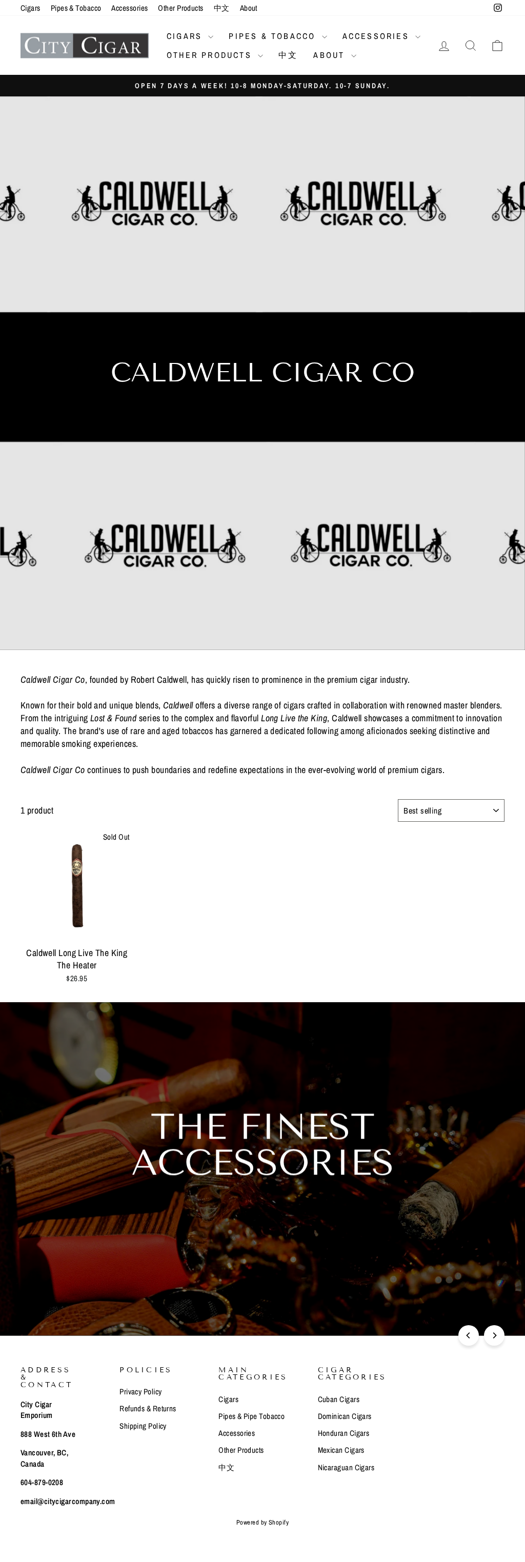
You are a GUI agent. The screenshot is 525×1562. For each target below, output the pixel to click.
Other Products (180, 8)
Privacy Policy (140, 1391)
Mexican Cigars (341, 1450)
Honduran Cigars (344, 1433)
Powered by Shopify (262, 1522)
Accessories (129, 8)
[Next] (494, 1335)
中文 (222, 8)
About (248, 8)
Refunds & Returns (147, 1408)
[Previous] (468, 1335)
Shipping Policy (143, 1426)
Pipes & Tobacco (76, 8)
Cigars (31, 8)
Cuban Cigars (338, 1399)
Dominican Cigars (345, 1416)
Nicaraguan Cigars (346, 1467)
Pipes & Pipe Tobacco (251, 1416)
